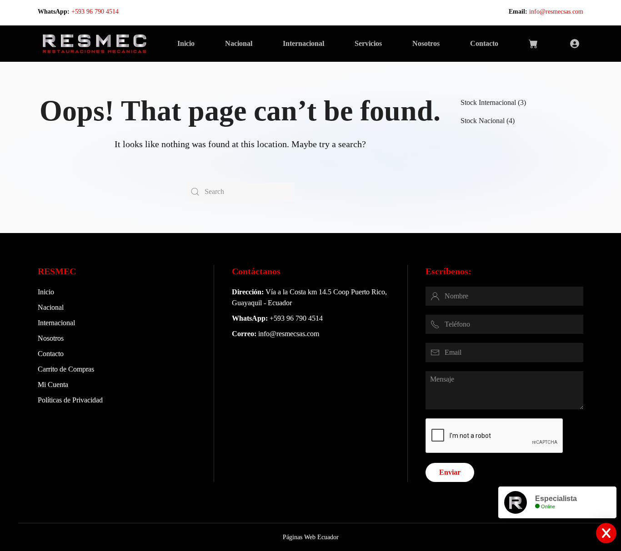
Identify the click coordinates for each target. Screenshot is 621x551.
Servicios (368, 43)
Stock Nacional (483, 120)
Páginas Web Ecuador (311, 537)
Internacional (303, 43)
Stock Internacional (488, 102)
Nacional (238, 43)
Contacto (484, 43)
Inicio (186, 43)
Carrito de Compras (66, 369)
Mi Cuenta (53, 384)
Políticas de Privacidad (70, 400)
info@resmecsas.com (556, 11)
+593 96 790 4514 (95, 11)
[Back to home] (94, 43)
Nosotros (426, 43)
